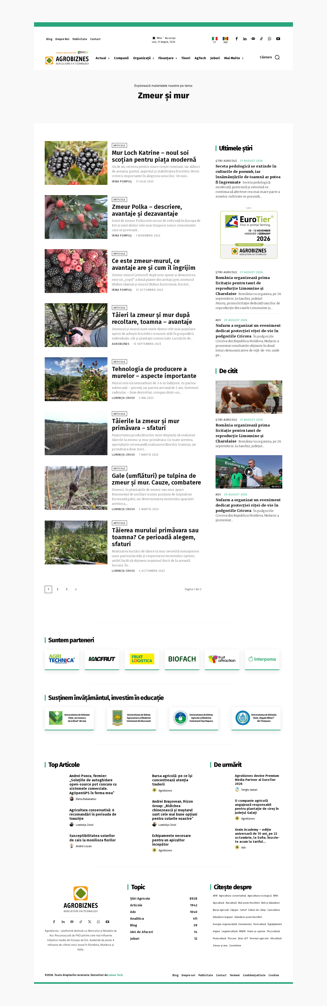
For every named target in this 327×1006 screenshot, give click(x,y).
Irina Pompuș (122, 181)
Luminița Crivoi (123, 398)
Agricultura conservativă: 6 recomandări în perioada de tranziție (92, 814)
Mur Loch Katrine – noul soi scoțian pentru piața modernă (154, 156)
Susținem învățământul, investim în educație (106, 698)
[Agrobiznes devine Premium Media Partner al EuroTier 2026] (221, 780)
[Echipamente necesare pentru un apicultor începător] (138, 840)
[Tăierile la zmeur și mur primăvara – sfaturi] (76, 433)
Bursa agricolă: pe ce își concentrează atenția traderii (172, 780)
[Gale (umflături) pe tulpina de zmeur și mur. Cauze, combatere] (76, 488)
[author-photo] (72, 798)
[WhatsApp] (270, 39)
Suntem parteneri (71, 640)
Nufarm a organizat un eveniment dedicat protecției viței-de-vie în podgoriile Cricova (248, 330)
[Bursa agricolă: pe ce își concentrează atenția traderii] (138, 780)
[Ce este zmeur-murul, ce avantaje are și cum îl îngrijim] (76, 271)
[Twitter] (89, 921)
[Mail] (253, 39)
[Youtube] (278, 39)
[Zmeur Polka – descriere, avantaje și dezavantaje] (76, 217)
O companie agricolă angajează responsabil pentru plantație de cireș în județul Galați (257, 807)
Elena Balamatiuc (86, 799)
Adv (218, 320)
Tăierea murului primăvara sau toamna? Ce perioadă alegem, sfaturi (155, 537)
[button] (270, 57)
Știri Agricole (226, 161)
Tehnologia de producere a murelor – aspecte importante (154, 372)
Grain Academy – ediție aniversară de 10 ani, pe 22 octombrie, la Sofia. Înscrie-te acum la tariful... (257, 836)
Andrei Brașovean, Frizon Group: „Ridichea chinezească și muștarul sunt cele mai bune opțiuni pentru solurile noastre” (174, 810)
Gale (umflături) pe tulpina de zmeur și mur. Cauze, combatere (156, 479)
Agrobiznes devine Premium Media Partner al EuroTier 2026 (257, 780)
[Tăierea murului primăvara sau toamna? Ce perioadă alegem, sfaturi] (76, 542)
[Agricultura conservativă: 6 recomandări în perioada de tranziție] (55, 815)
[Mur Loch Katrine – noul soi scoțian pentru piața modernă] (76, 163)
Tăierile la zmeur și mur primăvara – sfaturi (145, 424)
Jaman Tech (115, 975)
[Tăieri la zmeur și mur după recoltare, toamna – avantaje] (76, 325)
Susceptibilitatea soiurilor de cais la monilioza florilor (92, 838)
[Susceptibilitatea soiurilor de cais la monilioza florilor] (55, 840)
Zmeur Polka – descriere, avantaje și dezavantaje (147, 210)
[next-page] (76, 589)
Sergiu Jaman (249, 789)
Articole (119, 145)
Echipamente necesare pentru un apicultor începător (171, 840)
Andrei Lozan (84, 846)
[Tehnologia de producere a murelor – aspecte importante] (76, 379)
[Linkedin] (245, 39)
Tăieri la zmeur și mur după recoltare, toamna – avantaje (152, 318)
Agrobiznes (120, 343)
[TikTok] (261, 39)
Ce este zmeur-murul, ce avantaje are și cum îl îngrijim (154, 264)
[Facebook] (236, 39)
